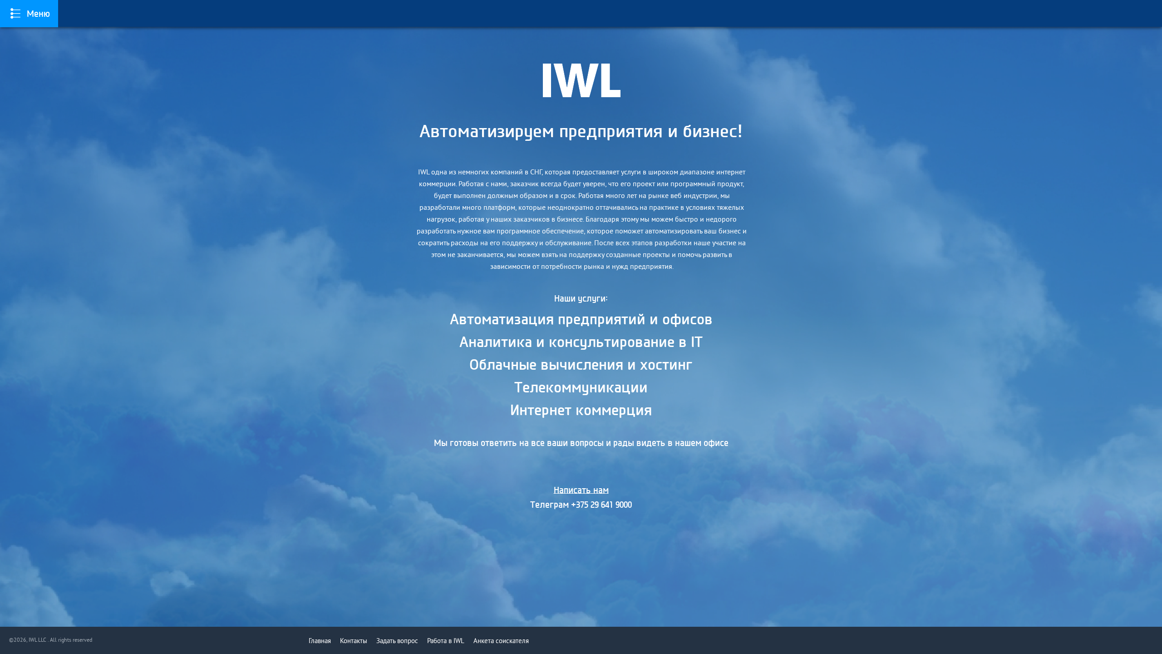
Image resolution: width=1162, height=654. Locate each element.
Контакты (353, 641)
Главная (320, 641)
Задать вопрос (397, 641)
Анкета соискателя (501, 641)
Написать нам (581, 490)
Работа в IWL (445, 641)
